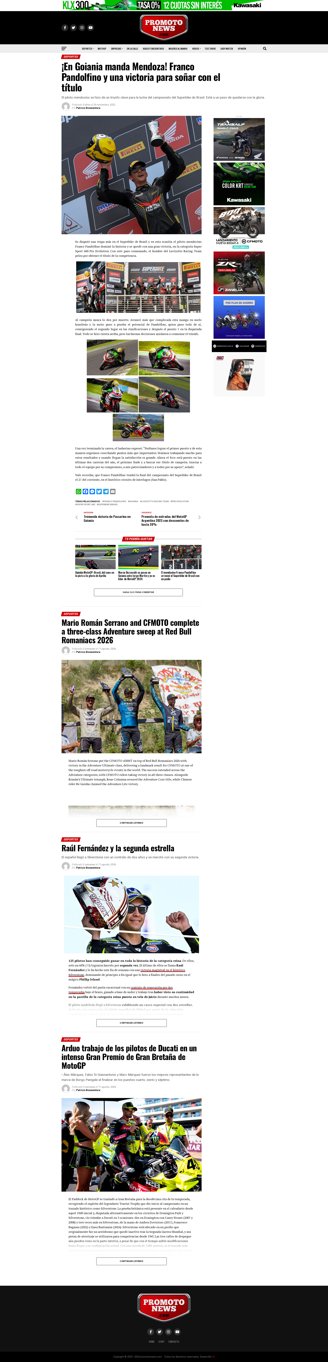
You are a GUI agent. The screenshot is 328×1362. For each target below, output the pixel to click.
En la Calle (132, 48)
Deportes (87, 48)
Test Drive (210, 48)
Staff (161, 1341)
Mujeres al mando (178, 48)
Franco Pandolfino (115, 501)
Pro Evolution (180, 501)
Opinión (242, 48)
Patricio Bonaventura (88, 108)
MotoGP (102, 48)
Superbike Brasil (108, 505)
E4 (213, 1356)
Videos (195, 48)
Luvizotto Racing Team (155, 501)
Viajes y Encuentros (153, 48)
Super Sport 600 (86, 505)
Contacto (173, 1341)
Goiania (133, 501)
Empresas (116, 48)
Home (151, 1341)
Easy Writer (227, 48)
